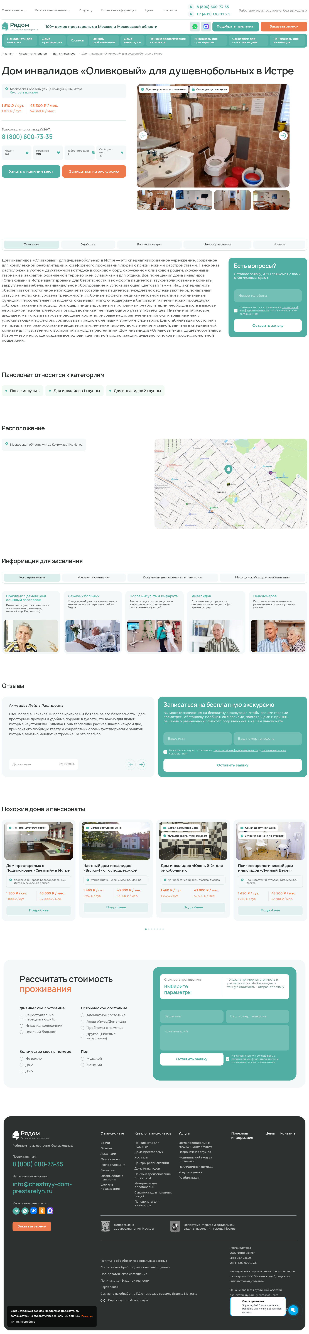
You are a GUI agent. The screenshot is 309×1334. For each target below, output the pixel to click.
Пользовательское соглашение (123, 1274)
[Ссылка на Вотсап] (195, 26)
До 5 (29, 1071)
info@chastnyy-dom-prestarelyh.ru (42, 1187)
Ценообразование (217, 244)
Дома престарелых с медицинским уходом (195, 1144)
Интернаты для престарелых (206, 40)
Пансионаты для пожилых (19, 40)
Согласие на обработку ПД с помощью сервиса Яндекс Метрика (148, 1293)
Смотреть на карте (24, 92)
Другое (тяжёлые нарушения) (101, 1036)
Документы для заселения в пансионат (172, 577)
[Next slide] (283, 135)
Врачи (105, 1143)
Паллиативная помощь (196, 1166)
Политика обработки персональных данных (133, 1261)
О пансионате (12, 10)
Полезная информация (118, 10)
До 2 (29, 1065)
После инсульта (25, 391)
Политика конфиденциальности (124, 1280)
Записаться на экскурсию (94, 171)
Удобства (88, 244)
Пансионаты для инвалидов (286, 40)
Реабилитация (189, 1177)
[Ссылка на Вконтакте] (33, 1211)
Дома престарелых (52, 40)
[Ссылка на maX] (206, 26)
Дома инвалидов (132, 40)
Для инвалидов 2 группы (137, 391)
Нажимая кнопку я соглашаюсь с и (227, 752)
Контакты (170, 10)
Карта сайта (109, 1287)
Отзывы (106, 1148)
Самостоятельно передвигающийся (41, 1017)
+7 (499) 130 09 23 (213, 14)
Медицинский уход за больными (195, 1159)
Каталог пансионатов (51, 10)
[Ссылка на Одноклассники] (42, 1211)
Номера (279, 244)
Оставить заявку (268, 325)
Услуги (84, 10)
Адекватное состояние (106, 1015)
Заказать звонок (284, 26)
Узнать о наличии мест (31, 171)
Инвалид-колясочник (43, 1026)
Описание (31, 244)
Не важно (33, 1059)
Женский (94, 1065)
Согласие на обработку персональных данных (135, 1267)
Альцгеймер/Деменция (106, 1022)
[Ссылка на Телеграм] (16, 1211)
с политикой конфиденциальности (269, 309)
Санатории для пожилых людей (244, 40)
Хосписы (77, 40)
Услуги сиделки (190, 1172)
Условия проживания (94, 577)
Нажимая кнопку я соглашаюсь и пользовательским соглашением (269, 310)
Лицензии (108, 1153)
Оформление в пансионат (111, 1177)
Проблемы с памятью (105, 1028)
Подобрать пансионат (236, 26)
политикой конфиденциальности (236, 750)
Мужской (94, 1059)
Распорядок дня (112, 1165)
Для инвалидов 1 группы (77, 391)
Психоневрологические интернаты (167, 40)
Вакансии (107, 1170)
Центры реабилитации (104, 40)
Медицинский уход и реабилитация (262, 577)
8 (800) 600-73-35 (213, 7)
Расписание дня (149, 244)
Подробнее (38, 910)
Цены (149, 10)
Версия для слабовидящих (128, 1300)
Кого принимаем (32, 577)
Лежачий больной (40, 1032)
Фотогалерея (110, 1159)
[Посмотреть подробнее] (38, 841)
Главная (7, 53)
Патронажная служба (195, 1152)
